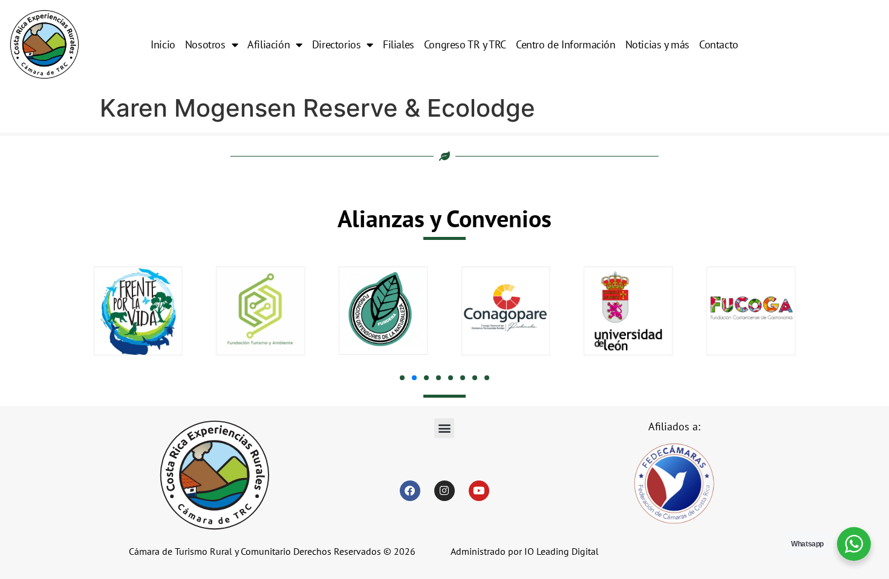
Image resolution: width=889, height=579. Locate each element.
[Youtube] (479, 490)
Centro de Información (566, 44)
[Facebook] (410, 490)
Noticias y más (657, 44)
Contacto (718, 44)
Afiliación (268, 44)
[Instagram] (444, 490)
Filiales (398, 44)
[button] (402, 377)
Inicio (163, 44)
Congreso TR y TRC (465, 44)
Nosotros (205, 44)
